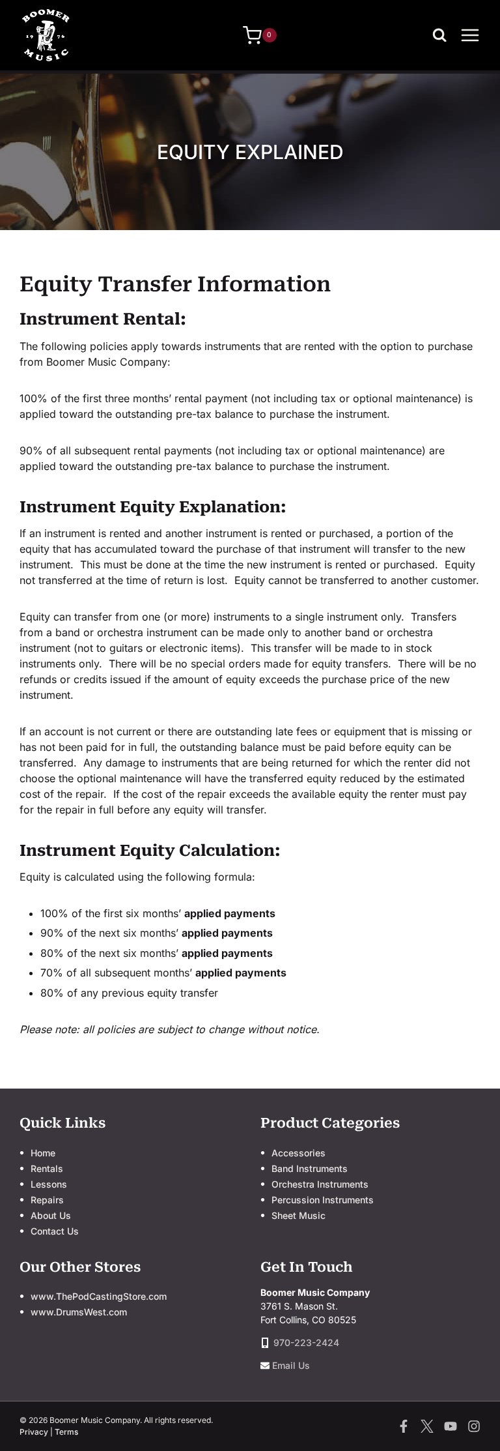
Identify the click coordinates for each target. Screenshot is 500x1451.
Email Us (291, 1365)
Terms (66, 1432)
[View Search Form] (442, 35)
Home (43, 1152)
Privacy (34, 1432)
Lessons (49, 1184)
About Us (51, 1215)
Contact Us (55, 1231)
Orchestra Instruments (319, 1184)
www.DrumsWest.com (79, 1311)
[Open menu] (470, 35)
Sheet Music (298, 1215)
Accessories (298, 1152)
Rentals (47, 1168)
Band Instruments (309, 1168)
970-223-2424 (306, 1342)
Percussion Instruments (322, 1199)
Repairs (47, 1199)
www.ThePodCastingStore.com (99, 1296)
